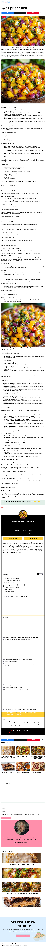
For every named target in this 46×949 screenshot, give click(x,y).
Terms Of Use (18, 945)
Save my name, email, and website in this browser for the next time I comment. (21, 814)
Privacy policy (5, 945)
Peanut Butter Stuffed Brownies (8, 773)
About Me (12, 945)
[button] (42, 2)
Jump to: (4, 106)
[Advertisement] (23, 562)
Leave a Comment (20, 9)
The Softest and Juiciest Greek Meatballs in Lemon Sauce (38, 758)
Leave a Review (30, 47)
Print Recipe (23, 47)
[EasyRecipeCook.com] (5, 2)
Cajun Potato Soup (23, 756)
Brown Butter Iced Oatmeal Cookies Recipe (8, 757)
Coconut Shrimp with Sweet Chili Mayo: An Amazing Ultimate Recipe (23, 774)
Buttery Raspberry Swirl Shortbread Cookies (38, 774)
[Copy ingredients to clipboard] (8, 574)
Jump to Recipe (15, 47)
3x (42, 574)
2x (39, 574)
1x (37, 574)
